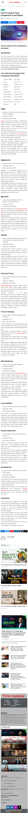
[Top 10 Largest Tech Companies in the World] (14, 32)
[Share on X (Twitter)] (12, 22)
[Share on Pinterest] (20, 22)
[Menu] (3, 2)
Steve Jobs (21, 133)
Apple (2, 121)
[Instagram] (15, 807)
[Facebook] (8, 807)
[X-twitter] (19, 807)
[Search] (25, 2)
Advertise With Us (13, 795)
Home (1, 6)
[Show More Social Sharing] (26, 22)
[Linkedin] (12, 807)
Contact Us (4, 776)
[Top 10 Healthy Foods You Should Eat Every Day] (14, 556)
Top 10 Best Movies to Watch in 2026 (11, 585)
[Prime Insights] (14, 2)
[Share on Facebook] (4, 22)
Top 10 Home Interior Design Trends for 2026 (13, 606)
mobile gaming (21, 333)
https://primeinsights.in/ (16, 811)
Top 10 (5, 6)
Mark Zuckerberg (21, 373)
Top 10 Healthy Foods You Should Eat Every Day (13, 565)
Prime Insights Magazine (6, 714)
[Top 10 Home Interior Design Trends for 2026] (14, 597)
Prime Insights (8, 18)
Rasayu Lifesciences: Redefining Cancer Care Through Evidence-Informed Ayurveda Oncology (18, 657)
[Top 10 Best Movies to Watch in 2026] (14, 576)
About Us (3, 795)
